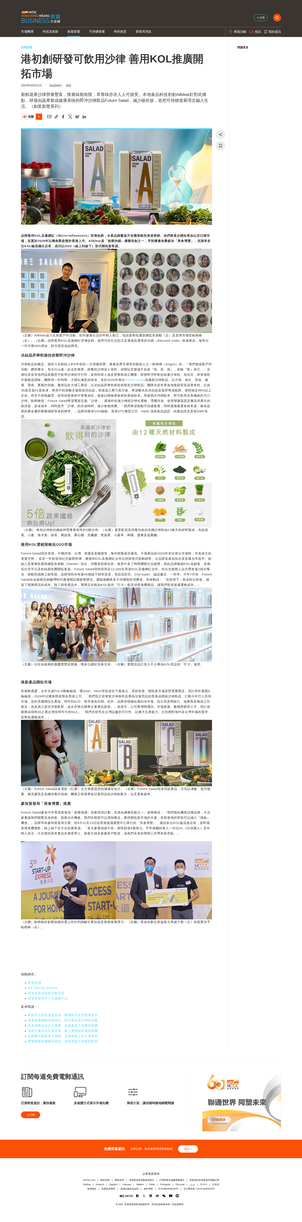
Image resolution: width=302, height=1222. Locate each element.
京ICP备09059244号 (168, 1188)
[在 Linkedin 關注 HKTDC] (150, 1195)
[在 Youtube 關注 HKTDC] (170, 1195)
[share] (220, 134)
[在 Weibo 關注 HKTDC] (157, 1195)
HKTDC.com (89, 1180)
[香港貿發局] (151, 1173)
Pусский (180, 1184)
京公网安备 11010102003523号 (199, 1188)
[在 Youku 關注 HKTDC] (177, 1195)
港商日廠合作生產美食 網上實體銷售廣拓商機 (63, 1031)
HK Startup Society (43, 988)
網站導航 (148, 1188)
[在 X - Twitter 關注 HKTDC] (144, 1195)
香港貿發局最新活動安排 (46, 993)
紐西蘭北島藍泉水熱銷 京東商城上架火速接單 (63, 1036)
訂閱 (32, 1114)
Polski (152, 1184)
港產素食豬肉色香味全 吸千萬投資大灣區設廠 (63, 1020)
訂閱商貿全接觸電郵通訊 (171, 1180)
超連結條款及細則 (129, 1188)
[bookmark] (220, 146)
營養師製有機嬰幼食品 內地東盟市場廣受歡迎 (63, 1041)
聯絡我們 (119, 1180)
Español (113, 1184)
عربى (192, 1184)
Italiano (140, 1184)
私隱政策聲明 (108, 1188)
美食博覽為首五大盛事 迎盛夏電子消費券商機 (63, 1025)
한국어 (203, 1184)
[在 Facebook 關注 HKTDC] (137, 1195)
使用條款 (91, 1188)
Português (165, 1184)
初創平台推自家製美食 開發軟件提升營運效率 (63, 1015)
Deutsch (100, 1184)
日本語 (215, 1184)
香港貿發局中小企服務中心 (48, 998)
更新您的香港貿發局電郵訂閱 (204, 1180)
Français (127, 1184)
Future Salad (135, 380)
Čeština (87, 1184)
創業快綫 (34, 982)
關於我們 (105, 1180)
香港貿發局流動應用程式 (141, 1180)
